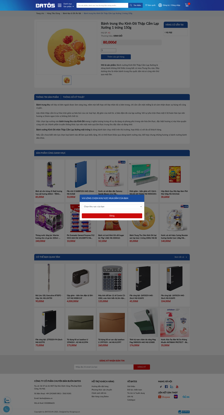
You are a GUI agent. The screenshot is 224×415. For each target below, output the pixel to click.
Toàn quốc (151, 5)
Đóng (112, 216)
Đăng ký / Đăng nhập (171, 5)
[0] (185, 5)
